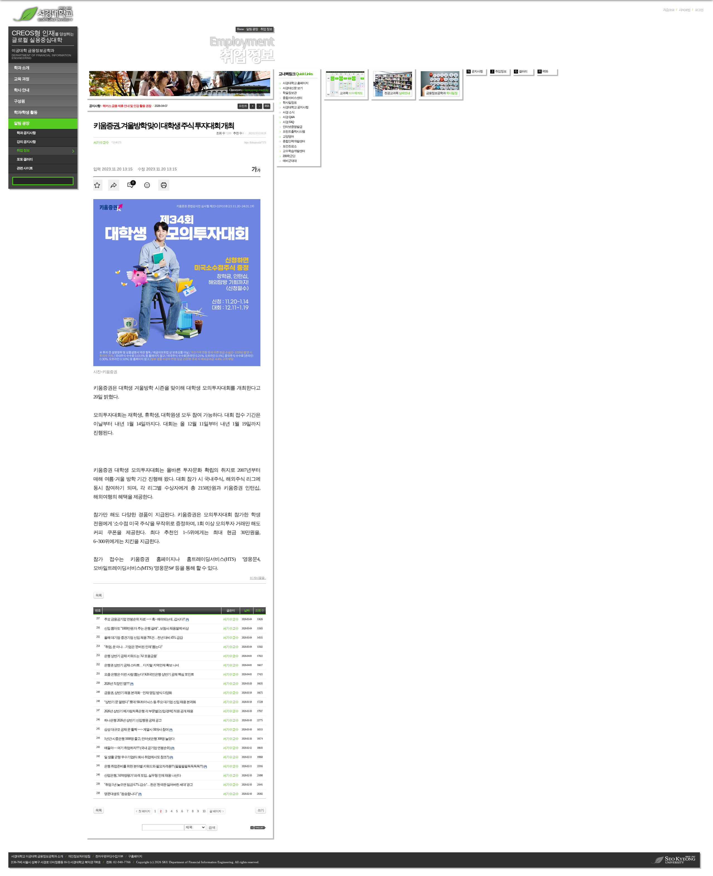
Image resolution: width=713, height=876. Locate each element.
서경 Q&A (288, 117)
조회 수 (259, 610)
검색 (212, 827)
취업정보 (500, 71)
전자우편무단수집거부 (109, 856)
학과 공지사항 (26, 133)
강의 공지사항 (26, 142)
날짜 (247, 610)
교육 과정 (21, 79)
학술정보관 (290, 92)
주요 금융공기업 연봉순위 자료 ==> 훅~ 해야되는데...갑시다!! (144, 619)
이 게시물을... (258, 577)
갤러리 (523, 71)
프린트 (243, 105)
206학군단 (289, 156)
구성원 (19, 101)
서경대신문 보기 (293, 88)
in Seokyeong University (255, 90)
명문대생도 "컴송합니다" (121, 794)
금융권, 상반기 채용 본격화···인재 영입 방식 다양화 (138, 693)
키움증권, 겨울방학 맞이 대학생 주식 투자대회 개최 (163, 125)
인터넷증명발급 (292, 126)
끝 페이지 (215, 811)
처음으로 (668, 9)
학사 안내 (21, 90)
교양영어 (288, 136)
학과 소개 (21, 67)
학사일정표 (290, 102)
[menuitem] (96, 185)
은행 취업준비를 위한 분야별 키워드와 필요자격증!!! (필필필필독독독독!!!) (153, 766)
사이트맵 (684, 9)
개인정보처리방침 (79, 856)
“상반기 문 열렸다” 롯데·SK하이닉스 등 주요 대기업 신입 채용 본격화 (150, 702)
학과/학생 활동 (25, 112)
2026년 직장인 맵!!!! (117, 684)
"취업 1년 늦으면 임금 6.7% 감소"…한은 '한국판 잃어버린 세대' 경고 (148, 785)
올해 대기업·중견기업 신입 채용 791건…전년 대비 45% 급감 (143, 638)
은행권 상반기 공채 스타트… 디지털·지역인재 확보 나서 (141, 665)
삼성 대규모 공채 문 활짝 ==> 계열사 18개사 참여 (136, 729)
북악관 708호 (93, 862)
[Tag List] (260, 827)
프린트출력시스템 (294, 131)
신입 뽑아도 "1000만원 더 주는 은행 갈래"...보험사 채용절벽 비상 (146, 628)
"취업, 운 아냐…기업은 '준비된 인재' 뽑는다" (133, 647)
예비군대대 (290, 160)
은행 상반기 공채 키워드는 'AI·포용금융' (130, 656)
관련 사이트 (25, 168)
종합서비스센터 (292, 97)
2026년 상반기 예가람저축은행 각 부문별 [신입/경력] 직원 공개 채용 (148, 711)
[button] (130, 185)
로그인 (699, 9)
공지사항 (477, 71)
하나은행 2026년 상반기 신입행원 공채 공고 (133, 720)
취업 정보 (23, 150)
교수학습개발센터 (294, 151)
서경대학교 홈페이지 (295, 83)
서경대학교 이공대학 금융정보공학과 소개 (37, 856)
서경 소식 (288, 112)
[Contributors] (252, 827)
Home (240, 29)
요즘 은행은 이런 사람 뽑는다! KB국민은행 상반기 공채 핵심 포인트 (149, 674)
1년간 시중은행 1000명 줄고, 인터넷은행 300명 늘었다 (139, 739)
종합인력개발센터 (294, 141)
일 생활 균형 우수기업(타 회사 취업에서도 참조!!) (136, 757)
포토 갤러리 (25, 159)
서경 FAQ (288, 122)
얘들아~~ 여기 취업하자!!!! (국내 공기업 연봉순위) (137, 748)
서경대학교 (43, 14)
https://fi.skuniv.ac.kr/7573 (255, 142)
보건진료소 (290, 146)
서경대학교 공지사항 (295, 107)
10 (203, 811)
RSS (267, 105)
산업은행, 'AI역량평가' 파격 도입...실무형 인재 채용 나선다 (142, 775)
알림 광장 (21, 123)
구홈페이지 (135, 856)
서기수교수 (101, 143)
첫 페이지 (144, 811)
